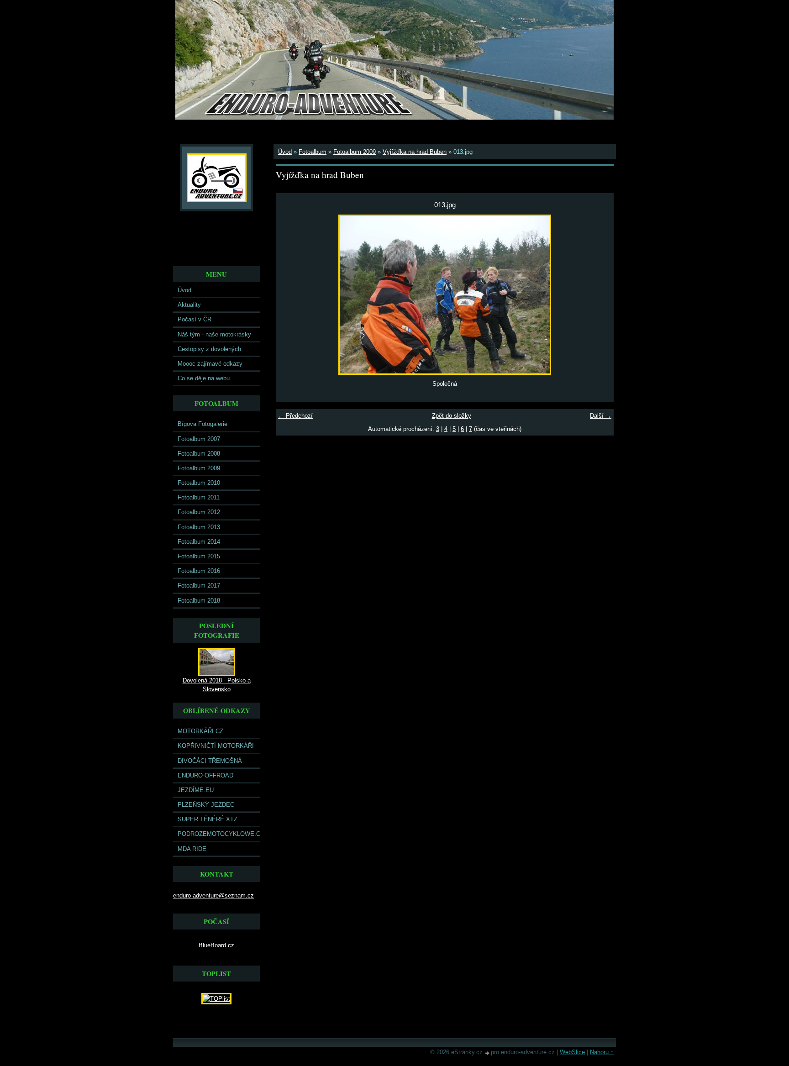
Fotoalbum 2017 (199, 585)
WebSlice (572, 1052)
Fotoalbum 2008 (199, 453)
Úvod (184, 290)
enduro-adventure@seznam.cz (213, 895)
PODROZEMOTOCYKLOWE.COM (219, 833)
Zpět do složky (451, 415)
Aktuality (189, 304)
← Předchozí (295, 415)
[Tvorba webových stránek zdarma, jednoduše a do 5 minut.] (487, 1053)
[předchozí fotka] (290, 295)
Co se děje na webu (204, 378)
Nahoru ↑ (602, 1052)
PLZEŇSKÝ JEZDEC (206, 804)
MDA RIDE (192, 848)
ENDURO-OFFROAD (205, 775)
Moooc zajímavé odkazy (210, 363)
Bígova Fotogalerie (202, 423)
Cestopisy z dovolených (209, 349)
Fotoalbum (312, 151)
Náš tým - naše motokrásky (214, 334)
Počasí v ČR (194, 319)
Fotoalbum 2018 (199, 600)
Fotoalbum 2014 (199, 541)
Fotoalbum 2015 (199, 556)
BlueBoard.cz (216, 945)
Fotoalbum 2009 (199, 468)
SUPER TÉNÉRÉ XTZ (207, 819)
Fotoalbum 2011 (199, 497)
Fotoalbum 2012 (199, 512)
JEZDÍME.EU (196, 790)
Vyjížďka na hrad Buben (415, 151)
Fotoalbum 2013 (199, 527)
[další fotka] (599, 295)
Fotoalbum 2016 (199, 570)
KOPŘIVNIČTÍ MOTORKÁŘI (216, 745)
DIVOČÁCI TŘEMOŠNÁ (210, 760)
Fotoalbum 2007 (199, 439)
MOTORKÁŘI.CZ (200, 731)
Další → (600, 415)
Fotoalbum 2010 (199, 482)
